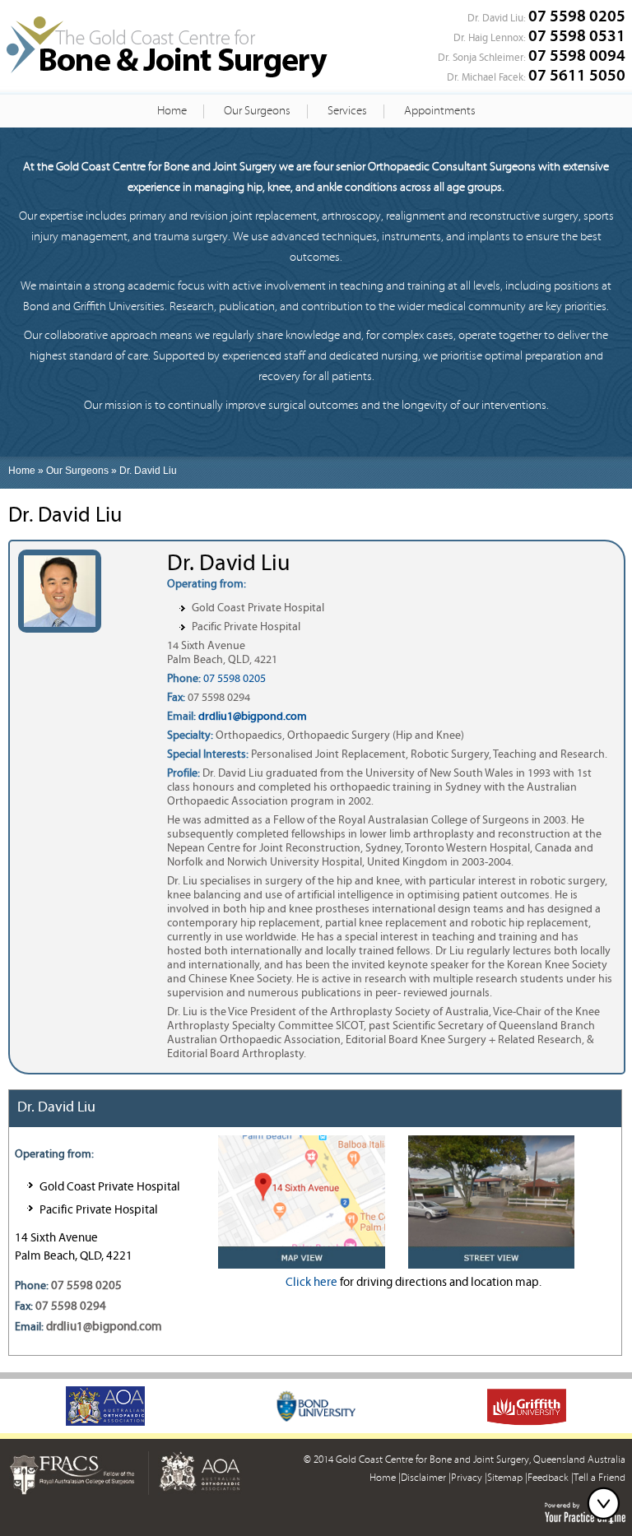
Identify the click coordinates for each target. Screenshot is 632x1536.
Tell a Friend (599, 1478)
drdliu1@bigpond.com (252, 716)
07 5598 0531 (576, 35)
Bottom (607, 1503)
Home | (385, 1478)
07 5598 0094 (576, 55)
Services (347, 111)
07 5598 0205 (576, 16)
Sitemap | (507, 1478)
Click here (311, 1282)
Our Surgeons (257, 111)
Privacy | (469, 1478)
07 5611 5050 (576, 75)
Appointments (440, 111)
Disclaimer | (426, 1478)
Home (172, 111)
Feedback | (550, 1478)
